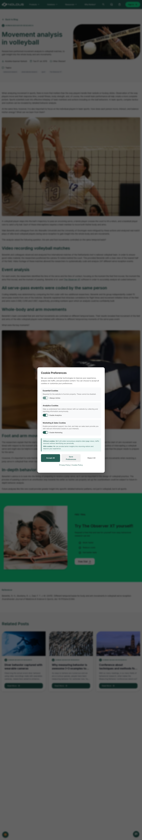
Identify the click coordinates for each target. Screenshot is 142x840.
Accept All (50, 458)
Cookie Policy (77, 465)
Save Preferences (71, 458)
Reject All (91, 458)
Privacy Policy (64, 465)
